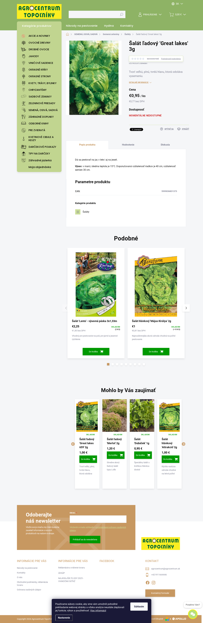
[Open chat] (193, 615)
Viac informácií (98, 610)
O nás (19, 577)
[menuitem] (40, 36)
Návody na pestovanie (27, 568)
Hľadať (121, 14)
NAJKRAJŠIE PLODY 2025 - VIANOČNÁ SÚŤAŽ (71, 579)
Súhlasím (139, 606)
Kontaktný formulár (160, 593)
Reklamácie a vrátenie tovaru (71, 567)
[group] (87, 444)
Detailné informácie (138, 82)
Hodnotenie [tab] (128, 144)
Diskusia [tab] (165, 144)
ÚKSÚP (61, 573)
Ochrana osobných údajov (29, 589)
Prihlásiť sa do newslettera (85, 539)
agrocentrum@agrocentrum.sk (165, 568)
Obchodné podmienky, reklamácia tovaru (32, 583)
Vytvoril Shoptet (155, 619)
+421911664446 (159, 574)
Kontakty (21, 573)
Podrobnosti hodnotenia (171, 59)
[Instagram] (153, 582)
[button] (108, 364)
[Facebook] (147, 582)
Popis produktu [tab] (87, 144)
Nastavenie (64, 617)
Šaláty (86, 211)
